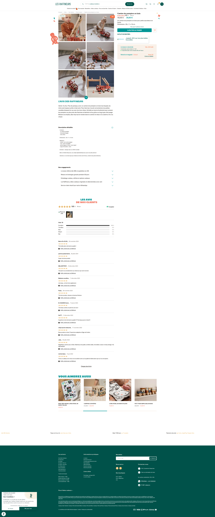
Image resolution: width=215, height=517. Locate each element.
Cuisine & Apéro (112, 8)
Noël (128, 502)
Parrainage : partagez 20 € (89, 475)
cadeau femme (106, 496)
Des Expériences (62, 469)
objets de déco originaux (132, 501)
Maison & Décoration (127, 8)
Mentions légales (73, 509)
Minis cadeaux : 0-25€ (62, 476)
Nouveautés (81, 8)
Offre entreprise (87, 464)
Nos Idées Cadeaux (62, 458)
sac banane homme (121, 501)
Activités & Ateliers (138, 8)
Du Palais (60, 461)
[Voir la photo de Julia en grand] (61, 214)
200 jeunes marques (93, 497)
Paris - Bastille (119, 476)
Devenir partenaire (88, 467)
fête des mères (139, 502)
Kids (145, 8)
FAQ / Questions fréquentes (147, 468)
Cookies (79, 509)
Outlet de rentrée (71, 8)
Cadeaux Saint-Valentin (63, 505)
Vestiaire (119, 8)
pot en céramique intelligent (75, 501)
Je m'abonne (153, 458)
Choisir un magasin (149, 56)
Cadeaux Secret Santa (122, 505)
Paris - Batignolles (119, 478)
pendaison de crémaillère (63, 503)
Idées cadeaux (94, 8)
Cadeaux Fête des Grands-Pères (111, 505)
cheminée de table (64, 501)
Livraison (85, 458)
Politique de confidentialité (86, 509)
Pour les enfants (61, 467)
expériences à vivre (62, 497)
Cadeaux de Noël (131, 505)
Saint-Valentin (150, 502)
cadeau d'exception (122, 496)
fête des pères (132, 502)
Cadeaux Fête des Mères (88, 505)
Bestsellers (87, 8)
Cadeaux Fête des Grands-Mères (75, 505)
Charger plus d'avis (86, 366)
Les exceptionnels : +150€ (63, 481)
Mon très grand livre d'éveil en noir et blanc (68, 404)
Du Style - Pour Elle (62, 464)
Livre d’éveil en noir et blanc (118, 403)
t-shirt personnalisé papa (87, 501)
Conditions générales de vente (90, 461)
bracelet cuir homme (109, 501)
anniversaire (144, 502)
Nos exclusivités (103, 8)
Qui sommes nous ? (88, 459)
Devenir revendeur (87, 466)
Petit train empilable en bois (144, 403)
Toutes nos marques (62, 473)
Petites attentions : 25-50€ (63, 478)
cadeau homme (95, 496)
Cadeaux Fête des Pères (99, 505)
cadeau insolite (113, 496)
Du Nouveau (61, 459)
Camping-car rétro (90, 403)
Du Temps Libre (61, 466)
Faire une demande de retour (148, 472)
